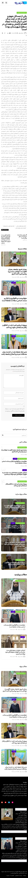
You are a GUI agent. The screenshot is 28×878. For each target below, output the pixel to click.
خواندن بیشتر (13, 831)
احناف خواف (21, 33)
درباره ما (24, 875)
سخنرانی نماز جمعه (21, 12)
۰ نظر (8, 33)
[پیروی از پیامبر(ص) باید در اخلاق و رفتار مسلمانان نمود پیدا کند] (14, 314)
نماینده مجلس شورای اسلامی (20, 228)
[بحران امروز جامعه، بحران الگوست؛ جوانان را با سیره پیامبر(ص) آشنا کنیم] (14, 259)
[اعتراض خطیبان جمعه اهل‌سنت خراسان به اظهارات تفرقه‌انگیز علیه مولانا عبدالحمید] (14, 641)
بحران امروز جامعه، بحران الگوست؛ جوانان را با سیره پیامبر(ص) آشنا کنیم (17, 271)
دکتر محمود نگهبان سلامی (20, 226)
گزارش (13, 282)
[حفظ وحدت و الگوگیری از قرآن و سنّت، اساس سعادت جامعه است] (14, 288)
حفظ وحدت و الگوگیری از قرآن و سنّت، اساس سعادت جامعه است (14, 299)
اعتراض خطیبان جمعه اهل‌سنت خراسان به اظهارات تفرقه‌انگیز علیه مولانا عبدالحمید (14, 473)
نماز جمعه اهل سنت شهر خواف (8, 226)
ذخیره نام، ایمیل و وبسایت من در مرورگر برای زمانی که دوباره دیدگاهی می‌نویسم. (14, 410)
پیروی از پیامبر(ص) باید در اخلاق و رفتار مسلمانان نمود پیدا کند (14, 326)
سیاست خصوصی (18, 875)
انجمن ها (12, 875)
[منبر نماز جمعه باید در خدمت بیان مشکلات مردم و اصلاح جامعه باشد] (14, 341)
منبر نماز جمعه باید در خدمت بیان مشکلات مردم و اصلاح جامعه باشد (14, 353)
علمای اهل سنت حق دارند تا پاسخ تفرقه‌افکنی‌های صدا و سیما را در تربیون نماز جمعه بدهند (5, 239)
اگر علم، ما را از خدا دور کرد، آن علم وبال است (22, 237)
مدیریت (7, 875)
